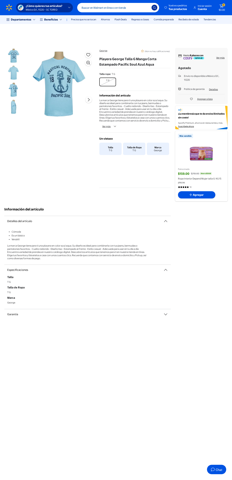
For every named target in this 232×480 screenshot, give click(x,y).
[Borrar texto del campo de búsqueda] (146, 7)
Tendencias (210, 19)
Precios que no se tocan (83, 19)
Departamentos (21, 19)
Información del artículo (24, 209)
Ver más (106, 126)
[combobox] (118, 7)
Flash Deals (121, 19)
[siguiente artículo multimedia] (88, 99)
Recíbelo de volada (189, 19)
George (103, 50)
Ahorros (105, 19)
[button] (176, 7)
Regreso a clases (140, 19)
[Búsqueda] (154, 8)
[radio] (107, 82)
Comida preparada (164, 19)
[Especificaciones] (165, 270)
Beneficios (51, 19)
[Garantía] (165, 314)
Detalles (213, 89)
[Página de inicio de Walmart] (9, 7)
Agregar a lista (205, 99)
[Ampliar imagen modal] (88, 62)
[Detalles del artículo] (165, 221)
